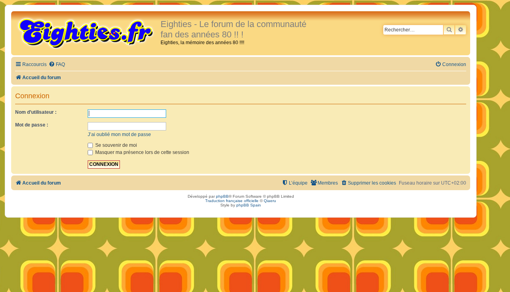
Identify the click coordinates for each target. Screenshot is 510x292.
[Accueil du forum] (87, 32)
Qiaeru (270, 201)
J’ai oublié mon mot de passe (119, 134)
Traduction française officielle (232, 201)
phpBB (222, 196)
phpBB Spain (248, 205)
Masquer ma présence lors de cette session (141, 152)
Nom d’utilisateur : (36, 112)
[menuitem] (57, 64)
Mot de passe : (31, 125)
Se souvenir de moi (115, 145)
